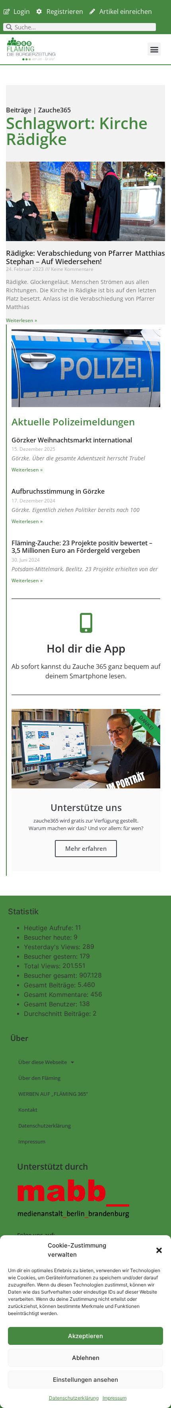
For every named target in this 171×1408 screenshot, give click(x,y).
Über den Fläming (39, 1078)
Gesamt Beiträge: (51, 985)
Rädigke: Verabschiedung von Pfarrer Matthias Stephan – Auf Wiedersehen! (85, 257)
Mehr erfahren (86, 848)
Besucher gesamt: (51, 975)
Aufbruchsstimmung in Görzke (58, 491)
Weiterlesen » (21, 320)
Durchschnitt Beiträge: (58, 1013)
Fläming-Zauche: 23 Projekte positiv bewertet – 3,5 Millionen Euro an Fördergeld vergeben (82, 547)
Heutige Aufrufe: (49, 928)
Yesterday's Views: (53, 947)
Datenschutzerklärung (74, 1398)
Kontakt (27, 1109)
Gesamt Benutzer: (51, 1004)
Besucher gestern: (52, 956)
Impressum (114, 1398)
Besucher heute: (49, 937)
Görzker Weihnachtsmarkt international (72, 440)
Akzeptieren (85, 1336)
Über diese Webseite (42, 1062)
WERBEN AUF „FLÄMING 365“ (53, 1093)
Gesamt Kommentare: (57, 994)
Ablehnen (85, 1358)
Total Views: (43, 966)
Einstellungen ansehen (85, 1379)
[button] (159, 1250)
